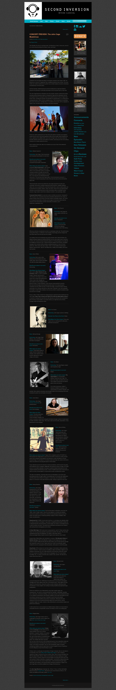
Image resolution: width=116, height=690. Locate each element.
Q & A (76, 154)
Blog (41, 21)
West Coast (78, 170)
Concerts (35, 675)
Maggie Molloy (34, 42)
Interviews (39, 675)
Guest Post (80, 125)
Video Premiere (79, 166)
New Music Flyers (80, 142)
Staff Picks (78, 159)
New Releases (80, 145)
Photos (52, 21)
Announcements (81, 117)
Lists (85, 131)
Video (46, 21)
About (63, 21)
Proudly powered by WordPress (58, 685)
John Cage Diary (78, 129)
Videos (76, 168)
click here (49, 672)
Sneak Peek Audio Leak (80, 156)
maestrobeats (45, 39)
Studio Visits (78, 161)
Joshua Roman (78, 132)
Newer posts (66, 29)
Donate (68, 21)
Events (57, 21)
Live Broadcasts (79, 134)
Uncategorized (44, 675)
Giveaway (75, 125)
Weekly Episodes (34, 21)
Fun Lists (81, 123)
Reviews (82, 154)
